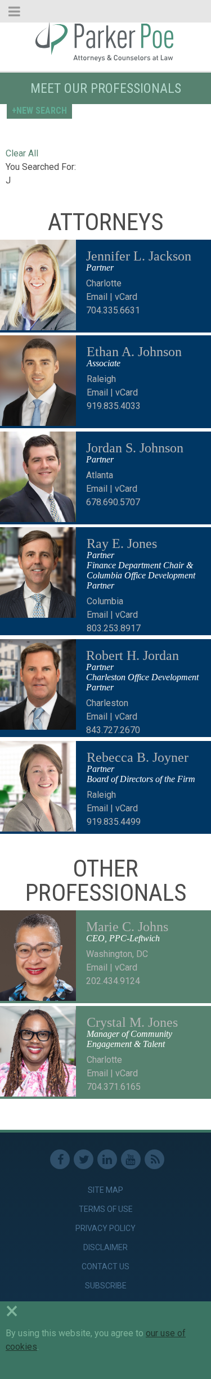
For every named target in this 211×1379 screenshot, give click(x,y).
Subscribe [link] (106, 1285)
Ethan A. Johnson (134, 351)
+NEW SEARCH (39, 110)
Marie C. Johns (127, 926)
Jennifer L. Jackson (138, 256)
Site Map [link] (105, 1189)
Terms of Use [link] (106, 1209)
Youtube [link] (131, 1159)
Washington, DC (117, 954)
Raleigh (101, 379)
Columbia (105, 601)
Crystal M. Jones (132, 1022)
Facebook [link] (60, 1159)
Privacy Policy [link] (105, 1228)
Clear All (22, 153)
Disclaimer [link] (105, 1247)
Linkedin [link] (107, 1159)
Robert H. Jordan (132, 655)
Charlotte (104, 283)
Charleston (107, 703)
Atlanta (99, 475)
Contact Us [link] (105, 1266)
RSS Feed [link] (154, 1159)
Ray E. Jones (122, 543)
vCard (126, 296)
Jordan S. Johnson (134, 448)
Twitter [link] (83, 1159)
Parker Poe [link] (105, 41)
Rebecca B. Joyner (137, 757)
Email (96, 296)
